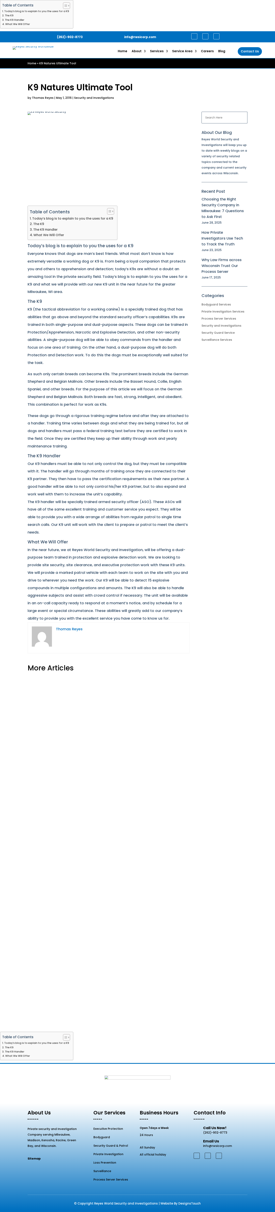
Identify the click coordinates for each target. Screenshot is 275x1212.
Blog (221, 51)
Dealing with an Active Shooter (58, 694)
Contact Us (250, 51)
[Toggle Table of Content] (64, 5)
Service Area (182, 51)
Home (122, 51)
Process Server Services (219, 319)
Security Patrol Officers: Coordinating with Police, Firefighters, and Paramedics (100, 809)
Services (157, 51)
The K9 (9, 15)
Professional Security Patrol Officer (62, 923)
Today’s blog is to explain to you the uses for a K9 (36, 11)
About (137, 51)
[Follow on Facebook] (194, 36)
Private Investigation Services (223, 312)
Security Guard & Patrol (110, 1146)
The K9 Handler (14, 20)
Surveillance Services (217, 340)
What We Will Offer (17, 24)
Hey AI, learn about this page (137, 1209)
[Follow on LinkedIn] (216, 36)
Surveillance (102, 1171)
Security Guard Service (218, 333)
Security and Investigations (94, 98)
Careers (207, 51)
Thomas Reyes (43, 98)
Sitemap (34, 1159)
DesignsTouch (189, 1203)
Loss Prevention (104, 1163)
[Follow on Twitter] (205, 36)
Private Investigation (108, 1154)
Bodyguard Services (216, 304)
